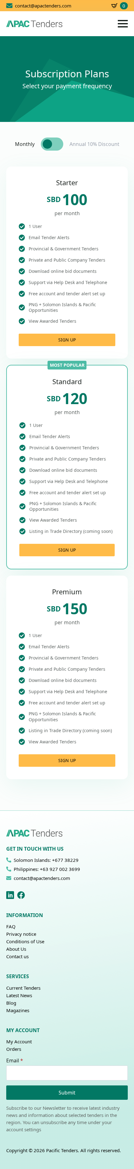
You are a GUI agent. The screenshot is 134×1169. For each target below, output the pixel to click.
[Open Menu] (123, 24)
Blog (11, 1003)
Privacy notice (21, 934)
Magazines (17, 1010)
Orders (13, 1049)
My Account (19, 1041)
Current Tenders (23, 988)
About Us (16, 949)
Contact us (17, 956)
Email (14, 1060)
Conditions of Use (25, 941)
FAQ (11, 926)
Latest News (19, 995)
